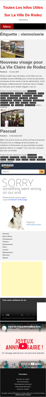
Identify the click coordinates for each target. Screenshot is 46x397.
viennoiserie (19, 105)
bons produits (32, 155)
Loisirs (5, 250)
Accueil (9, 91)
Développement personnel (23, 384)
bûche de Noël (14, 157)
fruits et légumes (12, 98)
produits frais (27, 100)
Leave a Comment (6, 162)
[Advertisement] (22, 278)
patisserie (11, 159)
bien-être (41, 93)
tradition (32, 159)
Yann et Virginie (30, 105)
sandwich (25, 159)
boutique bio (4, 95)
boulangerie (4, 157)
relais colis (4, 103)
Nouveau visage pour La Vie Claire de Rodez (23, 64)
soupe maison (5, 105)
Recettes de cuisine (23, 379)
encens (3, 98)
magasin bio (33, 98)
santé (17, 103)
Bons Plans (7, 236)
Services (6, 255)
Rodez (11, 103)
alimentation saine (30, 93)
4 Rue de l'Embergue (7, 93)
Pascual (8, 131)
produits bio (17, 100)
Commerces (17, 91)
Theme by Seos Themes (23, 395)
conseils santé (27, 95)
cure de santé (38, 95)
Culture (6, 242)
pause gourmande (6, 100)
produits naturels (38, 100)
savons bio (24, 103)
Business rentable (23, 389)
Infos (5, 247)
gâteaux (23, 157)
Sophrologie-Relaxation (23, 386)
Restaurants (8, 252)
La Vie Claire (23, 98)
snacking (33, 103)
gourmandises (32, 157)
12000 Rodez (32, 91)
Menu (7, 26)
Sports (5, 258)
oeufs (40, 157)
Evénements (8, 244)
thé (12, 105)
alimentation (19, 93)
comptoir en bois (15, 95)
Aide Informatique (23, 381)
